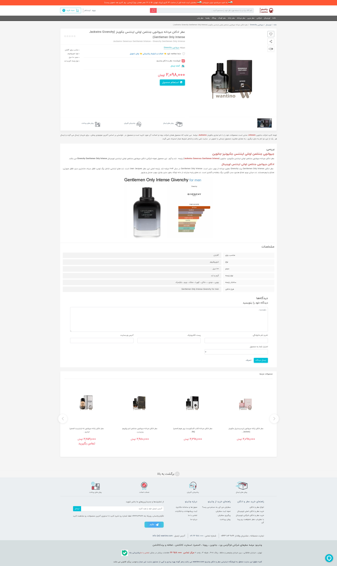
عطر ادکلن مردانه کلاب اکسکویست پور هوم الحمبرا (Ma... (192, 430)
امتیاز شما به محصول (259, 346)
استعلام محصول (171, 82)
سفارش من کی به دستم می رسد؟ (216, 507)
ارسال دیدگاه (261, 360)
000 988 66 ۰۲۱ (196, 535)
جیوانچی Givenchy (171, 47)
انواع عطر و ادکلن (257, 507)
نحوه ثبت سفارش (223, 511)
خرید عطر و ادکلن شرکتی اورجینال (250, 515)
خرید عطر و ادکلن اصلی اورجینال (250, 511)
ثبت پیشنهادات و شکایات (186, 511)
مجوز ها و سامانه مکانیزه (186, 507)
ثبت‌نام (88, 10)
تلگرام (152, 524)
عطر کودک (222, 18)
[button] (70, 10)
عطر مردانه (241, 18)
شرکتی (259, 18)
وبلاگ (214, 18)
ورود (93, 10)
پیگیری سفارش (224, 515)
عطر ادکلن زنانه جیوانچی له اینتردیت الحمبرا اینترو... (87, 430)
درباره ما (193, 519)
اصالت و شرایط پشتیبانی (153, 53)
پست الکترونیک (194, 335)
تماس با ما (192, 515)
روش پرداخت (225, 519)
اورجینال (267, 18)
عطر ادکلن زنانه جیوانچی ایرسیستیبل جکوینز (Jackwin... (246, 430)
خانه (274, 18)
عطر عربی (250, 18)
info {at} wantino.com (163, 535)
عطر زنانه (231, 18)
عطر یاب (200, 18)
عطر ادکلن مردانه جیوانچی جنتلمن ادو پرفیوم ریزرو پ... (139, 430)
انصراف (248, 360)
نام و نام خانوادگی (260, 335)
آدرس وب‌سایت (126, 335)
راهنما (207, 18)
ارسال (77, 508)
